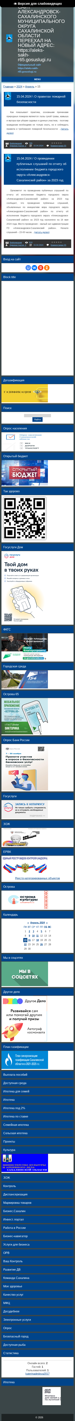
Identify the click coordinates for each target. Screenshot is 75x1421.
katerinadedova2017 (37, 1373)
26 (41, 944)
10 (33, 935)
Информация (16, 143)
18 (37, 940)
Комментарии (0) (58, 146)
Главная (8, 86)
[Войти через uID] (28, 267)
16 (29, 940)
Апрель (29, 86)
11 (37, 935)
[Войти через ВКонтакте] (34, 267)
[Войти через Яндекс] (40, 267)
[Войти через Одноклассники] (47, 267)
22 (25, 944)
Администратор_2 (18, 146)
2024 (19, 86)
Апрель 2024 (37, 922)
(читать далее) (42, 232)
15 (25, 940)
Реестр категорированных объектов (37, 878)
